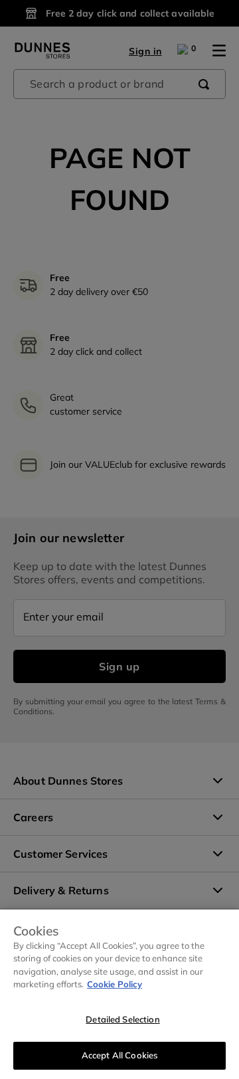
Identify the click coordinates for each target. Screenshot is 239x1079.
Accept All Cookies (119, 1055)
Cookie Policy (114, 984)
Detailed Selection (122, 1019)
